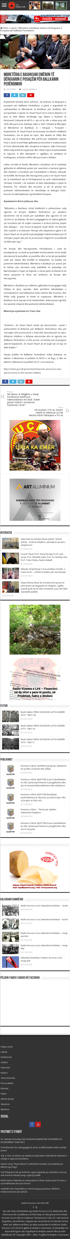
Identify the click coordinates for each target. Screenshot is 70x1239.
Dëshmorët (6, 1057)
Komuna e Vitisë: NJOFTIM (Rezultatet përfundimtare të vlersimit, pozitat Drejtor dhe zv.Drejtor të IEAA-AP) (43, 797)
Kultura (4, 1073)
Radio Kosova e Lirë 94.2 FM (35, 1203)
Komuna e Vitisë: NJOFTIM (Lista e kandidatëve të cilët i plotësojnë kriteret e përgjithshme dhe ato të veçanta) (43, 826)
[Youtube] (38, 1124)
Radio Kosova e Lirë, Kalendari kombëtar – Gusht (44, 905)
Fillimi (5, 28)
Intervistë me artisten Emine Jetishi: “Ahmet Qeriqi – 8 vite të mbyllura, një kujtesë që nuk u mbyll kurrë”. (43, 542)
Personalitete (7, 1083)
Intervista (5, 1067)
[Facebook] (32, 1124)
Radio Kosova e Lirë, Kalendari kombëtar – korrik (44, 919)
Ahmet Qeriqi (7, 1099)
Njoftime (33, 89)
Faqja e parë (7, 1046)
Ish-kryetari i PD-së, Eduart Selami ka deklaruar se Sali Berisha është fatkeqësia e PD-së (46, 411)
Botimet (4, 1088)
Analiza (4, 1062)
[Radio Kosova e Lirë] (35, 5)
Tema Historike (8, 1078)
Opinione (5, 1104)
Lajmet (13, 28)
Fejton (4, 1093)
